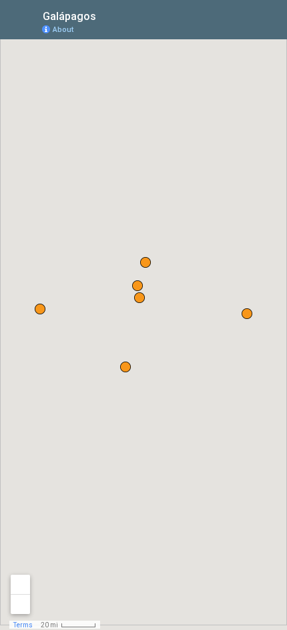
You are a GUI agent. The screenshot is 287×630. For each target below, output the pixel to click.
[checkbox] (106, 15)
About (63, 29)
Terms (23, 625)
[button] (145, 262)
